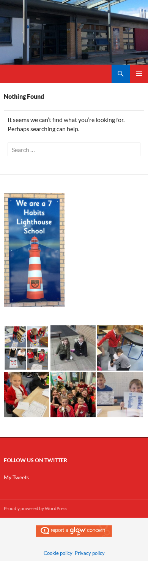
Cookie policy (58, 553)
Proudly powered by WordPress (35, 508)
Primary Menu (139, 74)
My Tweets (16, 477)
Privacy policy (90, 553)
